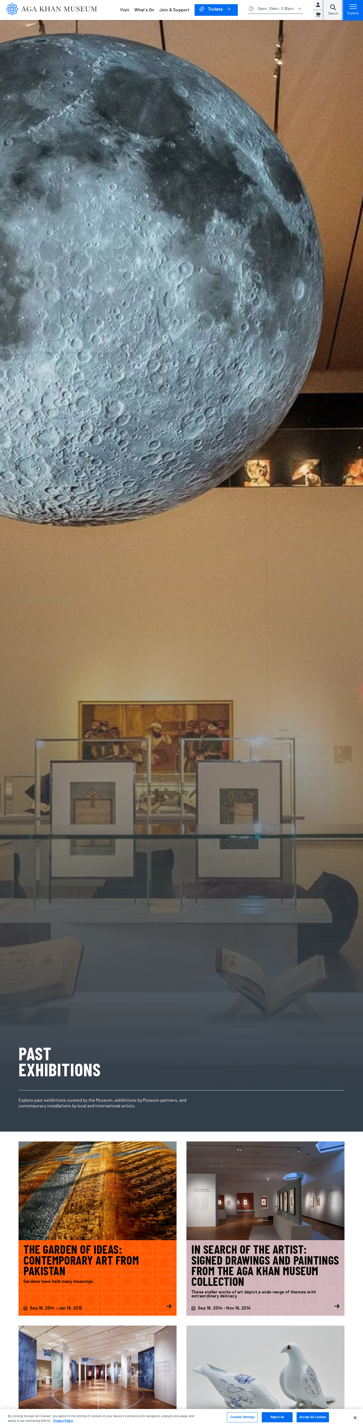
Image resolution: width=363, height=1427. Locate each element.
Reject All (277, 1417)
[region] (181, 1418)
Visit (124, 10)
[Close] (355, 1417)
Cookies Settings (242, 1417)
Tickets (222, 9)
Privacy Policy (63, 1421)
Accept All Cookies (312, 1417)
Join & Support (174, 10)
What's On (144, 10)
